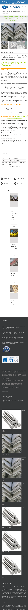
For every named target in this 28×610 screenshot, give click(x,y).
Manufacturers (5, 140)
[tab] (14, 149)
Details (14, 226)
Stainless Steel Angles (11, 138)
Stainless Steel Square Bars (13, 276)
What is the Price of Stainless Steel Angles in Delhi (14, 83)
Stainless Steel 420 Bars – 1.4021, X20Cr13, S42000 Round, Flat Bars (14, 215)
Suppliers (22, 143)
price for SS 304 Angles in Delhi (11, 87)
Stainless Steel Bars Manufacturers (15, 143)
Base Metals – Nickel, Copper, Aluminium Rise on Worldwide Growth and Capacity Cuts (14, 396)
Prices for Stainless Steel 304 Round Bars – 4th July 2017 (13, 400)
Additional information (4, 148)
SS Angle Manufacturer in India (18, 141)
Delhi (6, 138)
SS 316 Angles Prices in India (8, 141)
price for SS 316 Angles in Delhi (10, 88)
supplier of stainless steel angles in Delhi (14, 72)
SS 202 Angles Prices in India (13, 140)
